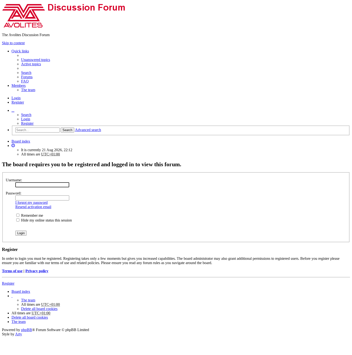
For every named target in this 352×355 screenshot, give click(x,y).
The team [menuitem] (28, 90)
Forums (27, 77)
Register (27, 123)
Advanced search (88, 130)
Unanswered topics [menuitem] (35, 60)
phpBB (26, 330)
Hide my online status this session (46, 220)
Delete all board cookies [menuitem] (39, 309)
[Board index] (68, 27)
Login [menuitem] (16, 98)
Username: (14, 180)
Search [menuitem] (26, 73)
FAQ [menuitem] (25, 81)
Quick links (20, 51)
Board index (20, 141)
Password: (13, 193)
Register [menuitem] (17, 102)
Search (26, 115)
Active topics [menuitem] (31, 64)
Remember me (31, 215)
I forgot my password (31, 202)
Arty (18, 334)
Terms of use (12, 271)
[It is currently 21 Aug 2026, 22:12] (13, 146)
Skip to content (13, 43)
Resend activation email (33, 207)
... (12, 110)
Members (18, 85)
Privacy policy (36, 271)
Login (25, 119)
